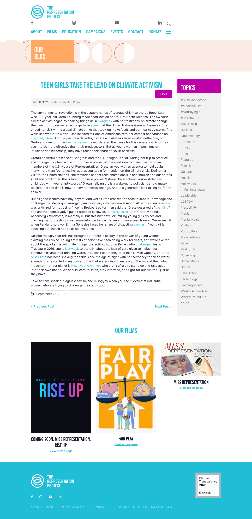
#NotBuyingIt (190, 112)
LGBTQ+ (187, 201)
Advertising (189, 124)
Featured (187, 159)
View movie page (61, 451)
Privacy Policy (73, 507)
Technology (189, 279)
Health (185, 177)
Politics (186, 225)
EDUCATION (71, 31)
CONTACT (135, 31)
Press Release (190, 237)
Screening (188, 255)
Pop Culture (189, 231)
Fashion (186, 154)
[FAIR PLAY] (126, 387)
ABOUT (36, 31)
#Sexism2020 (190, 118)
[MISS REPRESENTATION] (191, 359)
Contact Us (101, 507)
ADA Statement (42, 507)
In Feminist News (193, 189)
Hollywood (188, 183)
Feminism (187, 165)
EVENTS (117, 31)
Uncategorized (191, 285)
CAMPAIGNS (95, 31)
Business (187, 130)
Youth (185, 303)
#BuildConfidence (193, 100)
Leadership (189, 195)
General (186, 171)
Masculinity (189, 207)
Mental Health (191, 219)
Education (188, 142)
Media (185, 213)
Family (185, 148)
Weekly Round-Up (193, 297)
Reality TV (188, 249)
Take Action (189, 273)
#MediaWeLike (191, 106)
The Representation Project (65, 102)
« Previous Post (42, 306)
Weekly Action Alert (194, 291)
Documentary (190, 136)
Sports (185, 267)
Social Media (190, 261)
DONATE (155, 31)
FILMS (52, 31)
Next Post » (163, 306)
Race (184, 243)
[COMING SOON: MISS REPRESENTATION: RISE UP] (61, 387)
